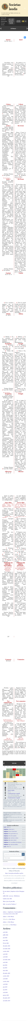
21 (4, 775)
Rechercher (5, 861)
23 (11, 775)
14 (4, 773)
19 (20, 773)
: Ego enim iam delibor (11, 844)
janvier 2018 (6, 995)
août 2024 (5, 962)
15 (7, 773)
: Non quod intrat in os (11, 833)
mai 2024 (5, 967)
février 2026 (6, 943)
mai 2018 (5, 989)
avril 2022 (5, 984)
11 (17, 771)
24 (14, 775)
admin (4, 912)
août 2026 (5, 932)
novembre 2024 (6, 959)
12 (20, 771)
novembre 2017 (6, 1000)
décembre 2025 (6, 946)
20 (23, 773)
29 (7, 777)
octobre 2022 (6, 981)
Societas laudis (14, 7)
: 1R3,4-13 (7, 846)
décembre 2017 (6, 998)
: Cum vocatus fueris (10, 831)
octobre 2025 (6, 951)
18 (17, 773)
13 (23, 771)
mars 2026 (5, 940)
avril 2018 (5, 992)
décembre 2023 (6, 973)
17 (14, 773)
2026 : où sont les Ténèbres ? (10, 904)
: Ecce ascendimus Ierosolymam (13, 842)
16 (11, 773)
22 (7, 775)
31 (14, 777)
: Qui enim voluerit (10, 840)
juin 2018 (5, 987)
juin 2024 (5, 965)
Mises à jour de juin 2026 (9, 901)
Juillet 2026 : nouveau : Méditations (11, 896)
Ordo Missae (11, 916)
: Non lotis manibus (10, 835)
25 (17, 775)
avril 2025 (5, 957)
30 (11, 777)
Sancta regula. (11, 790)
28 (4, 777)
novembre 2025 (6, 948)
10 (14, 771)
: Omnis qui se (9, 829)
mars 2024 (5, 970)
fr (23, 21)
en (25, 21)
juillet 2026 (5, 935)
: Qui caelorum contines (11, 838)
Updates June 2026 (7, 898)
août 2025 (5, 954)
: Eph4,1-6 (7, 827)
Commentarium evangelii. (14, 793)
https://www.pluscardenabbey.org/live (14, 873)
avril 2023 (5, 978)
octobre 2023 (6, 976)
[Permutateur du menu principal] (25, 8)
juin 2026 (5, 937)
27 (23, 775)
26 (20, 775)
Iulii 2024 (14, 763)
